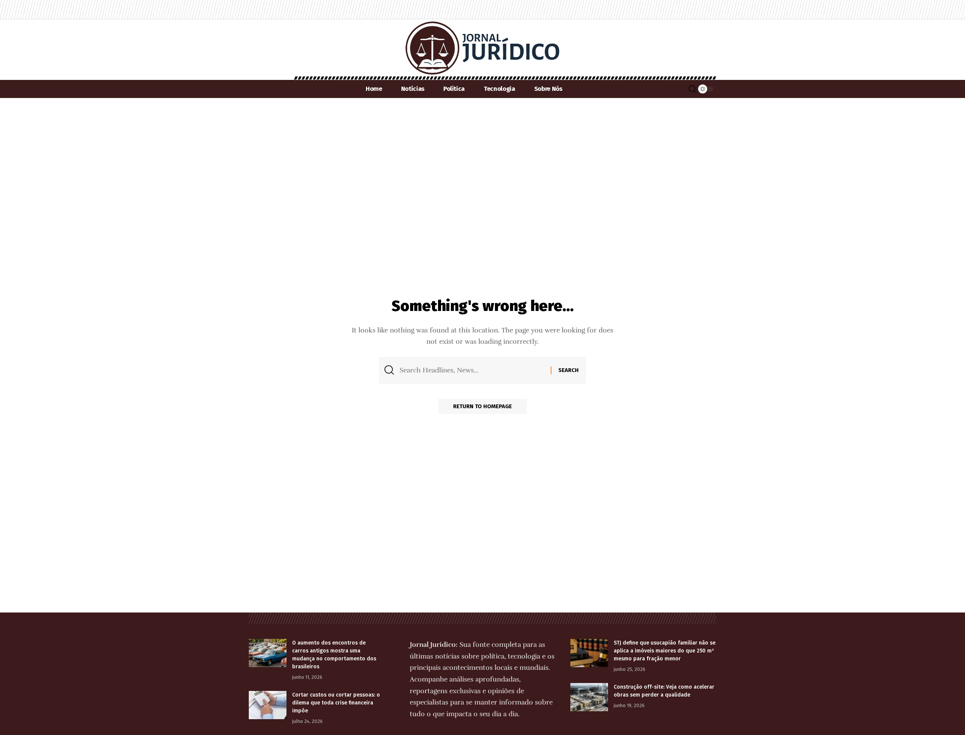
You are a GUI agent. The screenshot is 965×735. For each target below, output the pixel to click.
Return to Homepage (482, 406)
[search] (692, 89)
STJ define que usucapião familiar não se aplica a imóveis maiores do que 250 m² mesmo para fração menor (664, 651)
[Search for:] (472, 370)
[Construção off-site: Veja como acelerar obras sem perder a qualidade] (589, 697)
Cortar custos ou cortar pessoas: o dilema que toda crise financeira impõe (336, 703)
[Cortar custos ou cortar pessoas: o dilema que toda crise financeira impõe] (267, 705)
